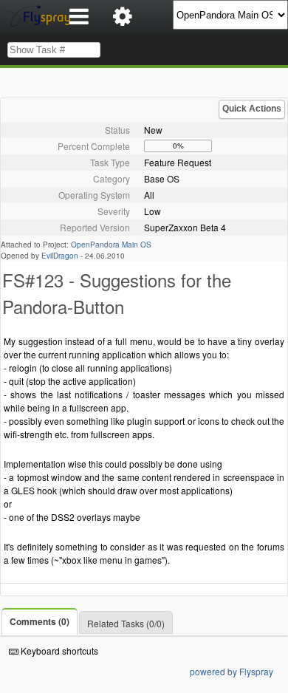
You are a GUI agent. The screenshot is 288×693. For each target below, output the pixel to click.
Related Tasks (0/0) (126, 623)
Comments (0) (39, 621)
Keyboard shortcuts (58, 650)
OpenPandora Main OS (111, 244)
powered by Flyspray (231, 671)
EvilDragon (59, 255)
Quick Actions (251, 108)
